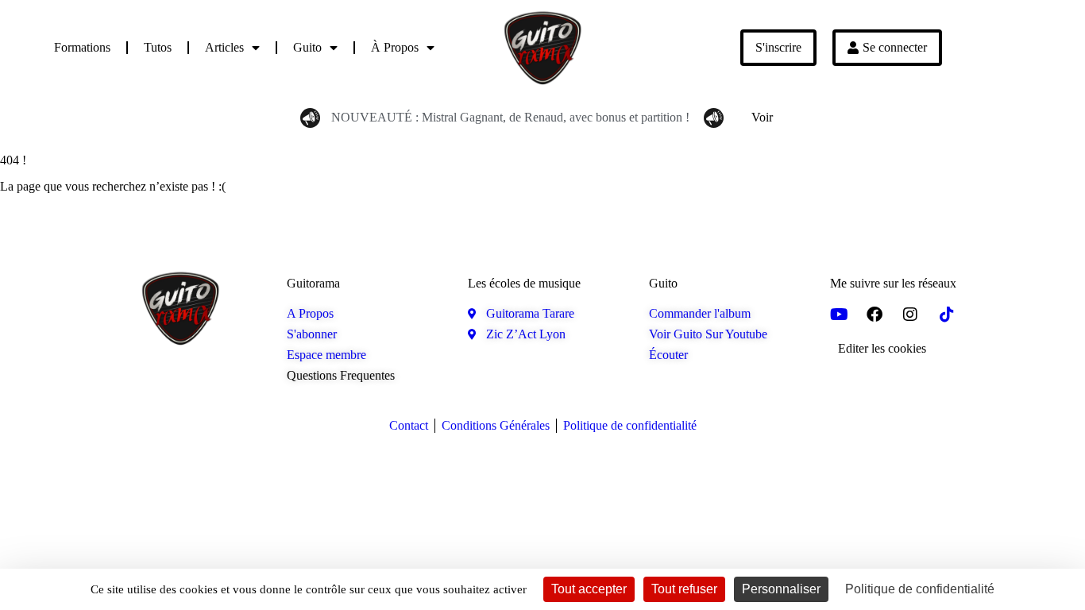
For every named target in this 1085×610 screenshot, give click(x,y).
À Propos (395, 47)
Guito (307, 47)
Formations (82, 47)
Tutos (158, 47)
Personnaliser (781, 589)
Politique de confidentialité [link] (919, 589)
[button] (882, 348)
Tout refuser (684, 589)
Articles (224, 47)
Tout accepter (589, 589)
